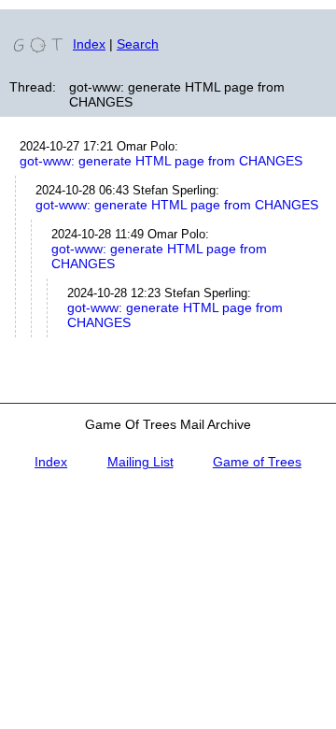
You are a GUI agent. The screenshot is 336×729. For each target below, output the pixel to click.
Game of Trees (257, 461)
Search (138, 43)
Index (89, 43)
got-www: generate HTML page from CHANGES (161, 160)
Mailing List (140, 461)
